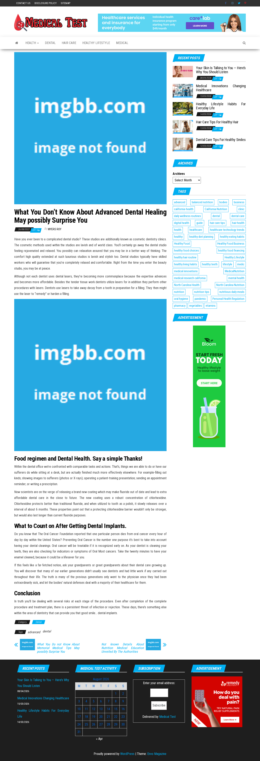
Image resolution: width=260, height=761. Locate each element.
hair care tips (217, 223)
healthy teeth (210, 264)
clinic (241, 209)
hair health (238, 223)
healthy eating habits (232, 237)
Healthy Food (182, 243)
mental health (236, 278)
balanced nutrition (202, 202)
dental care (237, 216)
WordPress (127, 754)
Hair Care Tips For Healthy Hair (217, 122)
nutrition (179, 292)
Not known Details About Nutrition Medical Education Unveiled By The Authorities (122, 648)
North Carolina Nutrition (230, 285)
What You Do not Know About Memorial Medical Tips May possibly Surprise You (58, 648)
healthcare (196, 230)
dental (47, 631)
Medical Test (167, 717)
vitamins (211, 305)
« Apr (99, 739)
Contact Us (23, 3)
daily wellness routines (187, 216)
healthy (178, 237)
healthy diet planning (201, 237)
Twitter (239, 3)
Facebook (226, 3)
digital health (181, 223)
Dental (50, 43)
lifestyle (227, 264)
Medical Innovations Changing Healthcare (221, 88)
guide (199, 223)
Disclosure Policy (46, 3)
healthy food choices (186, 250)
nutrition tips (201, 292)
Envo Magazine (156, 754)
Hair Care (69, 43)
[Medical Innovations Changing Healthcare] (183, 90)
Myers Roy (54, 229)
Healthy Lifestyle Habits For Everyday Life (221, 106)
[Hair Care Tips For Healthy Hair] (183, 127)
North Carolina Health (186, 285)
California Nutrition (216, 209)
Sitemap (65, 3)
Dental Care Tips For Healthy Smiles (221, 140)
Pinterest (245, 3)
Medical (122, 43)
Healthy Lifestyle (96, 43)
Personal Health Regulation (228, 299)
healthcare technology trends (227, 230)
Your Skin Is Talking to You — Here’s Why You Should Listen (221, 70)
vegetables (195, 305)
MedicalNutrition (234, 271)
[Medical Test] (16, 43)
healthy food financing (231, 250)
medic (240, 264)
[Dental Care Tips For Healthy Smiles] (183, 144)
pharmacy (179, 305)
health (177, 230)
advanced (34, 632)
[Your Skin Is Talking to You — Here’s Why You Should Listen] (183, 71)
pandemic (200, 299)
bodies (223, 202)
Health (31, 43)
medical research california (190, 278)
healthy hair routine (185, 257)
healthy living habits (185, 264)
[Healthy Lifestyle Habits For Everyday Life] (183, 109)
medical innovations (186, 271)
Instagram (232, 3)
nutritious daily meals (231, 292)
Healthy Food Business (230, 243)
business (239, 202)
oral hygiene (181, 299)
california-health (183, 209)
